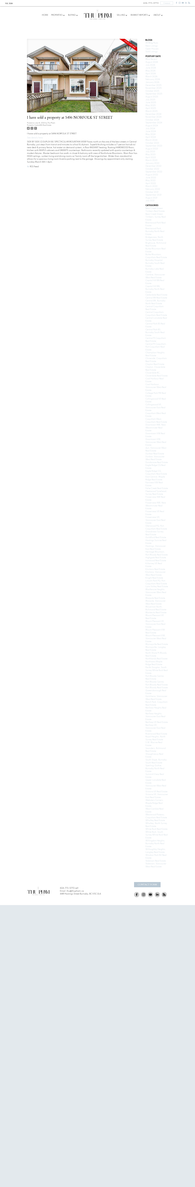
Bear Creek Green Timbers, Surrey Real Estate (155, 217)
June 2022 (150, 178)
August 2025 (151, 97)
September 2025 (153, 94)
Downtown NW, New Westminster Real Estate (155, 428)
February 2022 (152, 189)
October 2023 (152, 143)
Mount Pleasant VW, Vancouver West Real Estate (155, 638)
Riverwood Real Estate (156, 734)
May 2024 (150, 134)
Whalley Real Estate (155, 820)
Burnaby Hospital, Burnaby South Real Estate (155, 263)
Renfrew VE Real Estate (156, 722)
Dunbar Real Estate (154, 454)
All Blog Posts (151, 43)
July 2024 (150, 129)
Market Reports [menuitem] (139, 15)
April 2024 (150, 137)
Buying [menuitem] (72, 15)
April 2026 (150, 74)
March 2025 (151, 111)
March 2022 (151, 186)
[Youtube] (183, 3)
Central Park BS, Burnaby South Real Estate (155, 332)
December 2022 (153, 166)
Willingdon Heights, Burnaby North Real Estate (155, 844)
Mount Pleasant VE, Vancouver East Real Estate (155, 624)
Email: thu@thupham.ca (72, 891)
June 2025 (150, 103)
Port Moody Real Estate (156, 688)
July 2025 (150, 100)
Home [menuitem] (45, 15)
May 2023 (150, 155)
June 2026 (150, 68)
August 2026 (151, 62)
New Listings (151, 46)
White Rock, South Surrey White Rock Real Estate (156, 835)
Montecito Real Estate (155, 613)
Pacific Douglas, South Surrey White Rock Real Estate (156, 670)
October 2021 (151, 192)
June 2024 (150, 131)
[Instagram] (180, 3)
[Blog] (189, 3)
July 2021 (149, 201)
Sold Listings (151, 52)
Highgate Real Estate (155, 558)
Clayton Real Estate (154, 364)
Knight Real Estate (154, 578)
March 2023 (151, 160)
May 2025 (150, 105)
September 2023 (153, 146)
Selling (121, 15)
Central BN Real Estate (42, 125)
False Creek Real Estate (156, 488)
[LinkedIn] (186, 3)
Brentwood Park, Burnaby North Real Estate (154, 231)
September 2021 (153, 195)
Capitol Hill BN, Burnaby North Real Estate (154, 289)
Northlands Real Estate (156, 659)
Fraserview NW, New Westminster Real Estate (155, 506)
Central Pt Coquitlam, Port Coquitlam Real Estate (156, 347)
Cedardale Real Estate (156, 295)
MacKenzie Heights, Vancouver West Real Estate (155, 592)
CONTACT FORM (147, 884)
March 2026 (151, 77)
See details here (35, 138)
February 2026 (152, 79)
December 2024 (153, 114)
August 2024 (151, 126)
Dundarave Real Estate (156, 462)
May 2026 (150, 71)
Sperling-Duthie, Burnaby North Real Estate (154, 768)
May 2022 (150, 180)
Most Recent (151, 59)
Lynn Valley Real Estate (156, 587)
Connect (166, 3)
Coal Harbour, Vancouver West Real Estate (155, 387)
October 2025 (152, 91)
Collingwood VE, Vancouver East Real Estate (155, 407)
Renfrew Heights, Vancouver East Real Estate (155, 716)
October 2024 (152, 120)
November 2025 (153, 88)
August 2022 (151, 175)
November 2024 (153, 117)
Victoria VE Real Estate (156, 792)
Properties (57, 15)
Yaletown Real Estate (155, 861)
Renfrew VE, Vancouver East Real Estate (155, 728)
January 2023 (152, 163)
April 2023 (150, 157)
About (156, 15)
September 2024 (153, 123)
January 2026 (152, 82)
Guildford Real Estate (155, 537)
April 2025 (150, 108)
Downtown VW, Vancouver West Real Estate (155, 442)
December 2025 (153, 85)
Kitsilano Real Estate (155, 569)
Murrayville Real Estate (156, 644)
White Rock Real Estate (156, 829)
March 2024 (151, 140)
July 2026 (150, 65)
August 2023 (151, 149)
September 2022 (153, 172)
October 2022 (152, 169)
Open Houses (152, 49)
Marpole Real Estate (155, 598)
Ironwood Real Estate (155, 561)
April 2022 (150, 183)
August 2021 (151, 198)
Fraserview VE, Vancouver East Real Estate (155, 520)
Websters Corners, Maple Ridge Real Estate (154, 803)
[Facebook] (176, 3)
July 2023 (150, 152)
